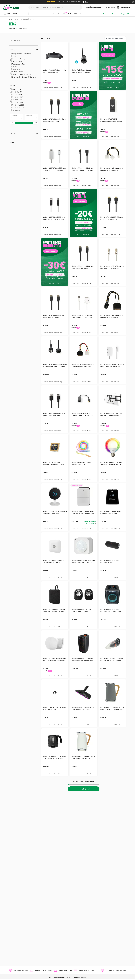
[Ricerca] (79, 7)
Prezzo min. (14, 115)
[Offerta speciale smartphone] (83, 115)
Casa (10, 19)
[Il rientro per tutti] (112, 66)
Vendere (115, 14)
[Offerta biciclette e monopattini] (83, 213)
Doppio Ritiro (126, 14)
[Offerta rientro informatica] (54, 262)
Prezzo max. (29, 115)
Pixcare (106, 14)
